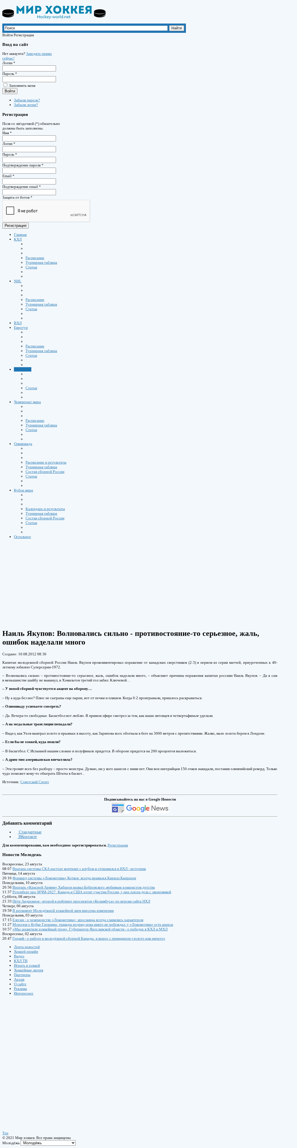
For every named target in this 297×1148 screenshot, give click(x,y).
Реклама (20, 988)
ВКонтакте (27, 837)
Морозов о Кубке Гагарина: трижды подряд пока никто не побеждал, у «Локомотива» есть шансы (92, 924)
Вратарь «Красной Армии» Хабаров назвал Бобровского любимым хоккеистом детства (83, 887)
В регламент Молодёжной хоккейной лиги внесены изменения (63, 910)
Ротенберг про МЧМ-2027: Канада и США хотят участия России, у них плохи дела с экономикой (91, 892)
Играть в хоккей (27, 965)
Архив (19, 979)
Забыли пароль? (27, 100)
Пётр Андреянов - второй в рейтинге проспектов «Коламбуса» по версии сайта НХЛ (81, 901)
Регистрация (15, 225)
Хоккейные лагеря (28, 970)
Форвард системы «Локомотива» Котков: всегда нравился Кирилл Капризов (74, 878)
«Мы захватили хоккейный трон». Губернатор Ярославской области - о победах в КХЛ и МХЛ (90, 929)
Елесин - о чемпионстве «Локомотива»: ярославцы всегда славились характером (77, 920)
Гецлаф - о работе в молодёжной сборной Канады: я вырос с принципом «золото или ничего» (88, 938)
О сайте (20, 984)
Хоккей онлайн (26, 951)
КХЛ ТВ (21, 961)
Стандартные (29, 832)
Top (5, 1133)
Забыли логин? (26, 105)
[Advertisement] (37, 1058)
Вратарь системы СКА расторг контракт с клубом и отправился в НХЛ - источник (79, 869)
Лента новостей (27, 947)
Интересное (23, 993)
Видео (19, 956)
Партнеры (22, 975)
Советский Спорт (34, 782)
